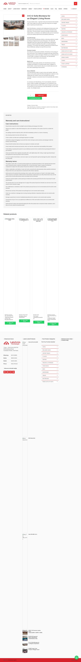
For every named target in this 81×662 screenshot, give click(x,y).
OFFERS (65, 8)
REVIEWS (47, 8)
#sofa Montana (33, 106)
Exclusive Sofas (34, 105)
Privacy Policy (74, 660)
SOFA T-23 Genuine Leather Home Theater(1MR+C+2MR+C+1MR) (35, 631)
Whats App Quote (10, 323)
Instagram (7, 372)
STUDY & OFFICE (38, 8)
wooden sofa (41, 108)
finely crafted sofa (33, 108)
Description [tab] (8, 115)
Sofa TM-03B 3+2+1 (32, 534)
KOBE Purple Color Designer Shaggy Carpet (33, 649)
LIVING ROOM (16, 8)
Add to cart (41, 95)
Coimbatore (38, 106)
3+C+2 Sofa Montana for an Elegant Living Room (33, 643)
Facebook (4, 372)
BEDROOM (24, 8)
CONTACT (74, 8)
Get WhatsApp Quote (35, 98)
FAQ (56, 8)
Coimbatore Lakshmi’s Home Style (48, 106)
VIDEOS (60, 8)
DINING (30, 8)
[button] (23, 16)
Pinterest (13, 372)
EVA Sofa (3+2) (31, 438)
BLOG (52, 8)
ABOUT (9, 8)
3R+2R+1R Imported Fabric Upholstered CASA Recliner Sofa (32, 637)
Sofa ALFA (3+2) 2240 (33, 342)
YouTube (10, 372)
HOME (4, 8)
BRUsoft (5, 660)
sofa (38, 108)
